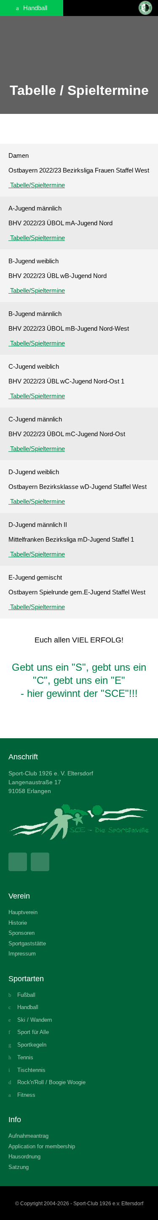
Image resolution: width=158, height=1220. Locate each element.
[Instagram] (40, 862)
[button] (127, 8)
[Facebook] (17, 862)
